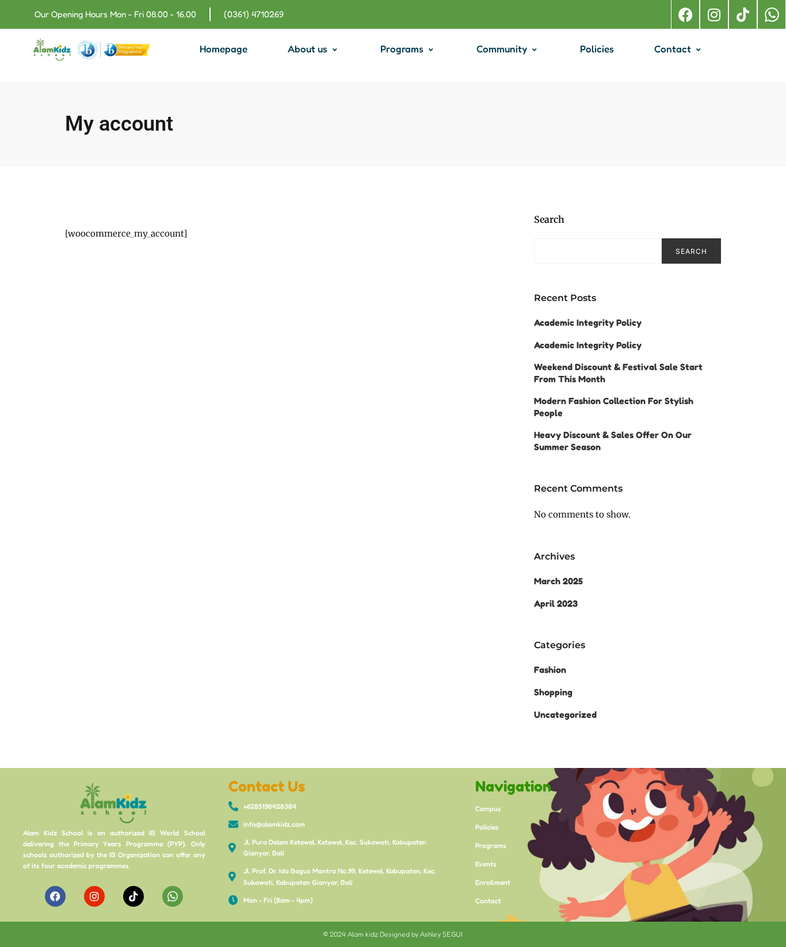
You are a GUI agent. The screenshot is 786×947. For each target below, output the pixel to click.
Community (501, 49)
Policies (597, 49)
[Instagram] (714, 14)
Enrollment (492, 882)
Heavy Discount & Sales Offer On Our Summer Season (613, 440)
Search (549, 219)
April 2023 (556, 603)
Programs (401, 49)
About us (307, 49)
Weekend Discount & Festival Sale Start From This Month (618, 373)
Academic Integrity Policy (588, 322)
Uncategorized (565, 714)
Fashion (550, 669)
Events (486, 863)
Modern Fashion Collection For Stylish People (613, 407)
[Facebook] (685, 14)
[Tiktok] (742, 14)
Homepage (223, 49)
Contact (672, 49)
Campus (488, 808)
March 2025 (558, 581)
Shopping (553, 692)
